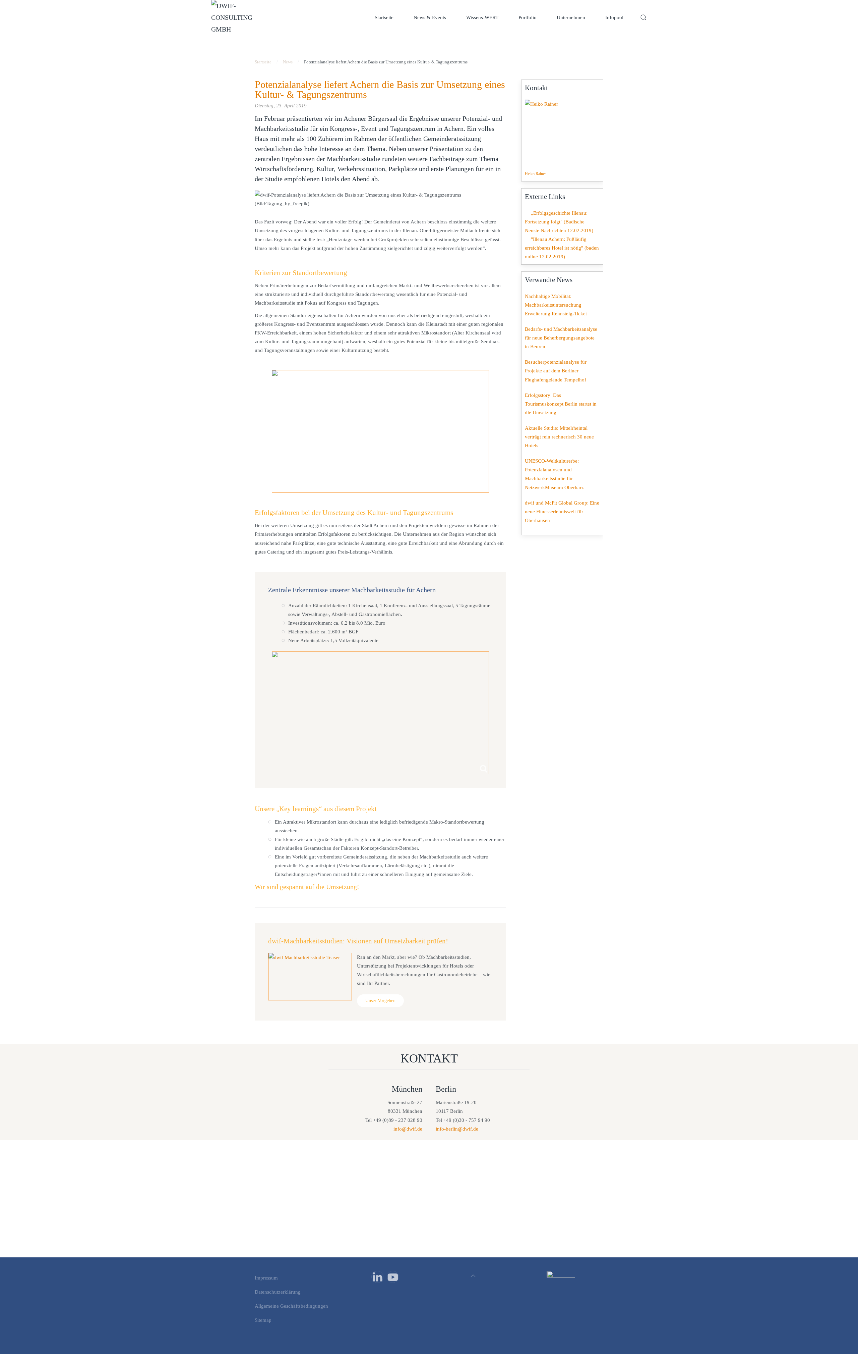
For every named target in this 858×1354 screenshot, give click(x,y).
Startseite (384, 17)
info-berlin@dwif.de (457, 1129)
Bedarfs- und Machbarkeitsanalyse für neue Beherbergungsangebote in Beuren (561, 337)
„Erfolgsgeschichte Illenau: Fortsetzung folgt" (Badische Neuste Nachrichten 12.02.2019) (559, 221)
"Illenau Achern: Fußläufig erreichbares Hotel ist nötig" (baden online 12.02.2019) (562, 248)
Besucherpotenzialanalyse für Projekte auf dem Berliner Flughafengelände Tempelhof (556, 370)
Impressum (266, 1278)
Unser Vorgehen (380, 1000)
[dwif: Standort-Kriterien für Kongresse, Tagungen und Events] (380, 431)
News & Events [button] (430, 17)
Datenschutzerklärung (278, 1292)
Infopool (614, 17)
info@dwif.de (407, 1129)
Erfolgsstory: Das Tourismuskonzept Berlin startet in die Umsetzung (561, 404)
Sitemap (263, 1320)
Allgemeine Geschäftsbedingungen (291, 1306)
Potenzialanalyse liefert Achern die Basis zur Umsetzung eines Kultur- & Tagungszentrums (380, 89)
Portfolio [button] (527, 17)
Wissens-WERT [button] (482, 17)
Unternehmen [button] (571, 17)
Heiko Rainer (535, 173)
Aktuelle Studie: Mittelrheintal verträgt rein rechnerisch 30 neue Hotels (559, 436)
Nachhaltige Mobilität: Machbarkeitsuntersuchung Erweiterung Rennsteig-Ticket (556, 305)
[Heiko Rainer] (558, 133)
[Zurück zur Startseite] (234, 17)
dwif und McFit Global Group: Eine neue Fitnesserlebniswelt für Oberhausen (562, 511)
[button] (643, 17)
